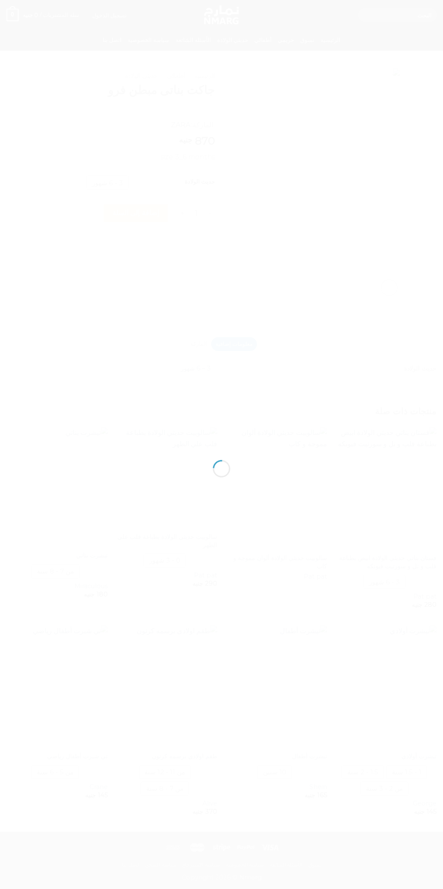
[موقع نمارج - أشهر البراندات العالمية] (221, 429)
